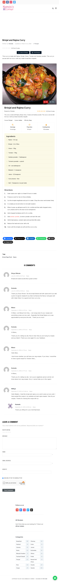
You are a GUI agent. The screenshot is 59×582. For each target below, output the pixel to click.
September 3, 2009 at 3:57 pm (19, 310)
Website (4, 469)
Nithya (13, 389)
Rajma (14, 257)
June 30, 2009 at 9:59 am (18, 291)
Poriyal (36, 43)
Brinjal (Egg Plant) (7, 257)
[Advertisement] (29, 27)
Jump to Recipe (24, 52)
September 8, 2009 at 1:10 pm (19, 350)
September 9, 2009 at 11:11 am (19, 370)
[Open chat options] (55, 578)
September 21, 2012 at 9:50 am (23, 407)
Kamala (11, 43)
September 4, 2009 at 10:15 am (19, 329)
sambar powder (14, 216)
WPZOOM (45, 578)
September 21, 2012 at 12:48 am (19, 391)
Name (3, 452)
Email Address (6, 460)
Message (4, 436)
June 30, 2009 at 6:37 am (18, 276)
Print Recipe (36, 52)
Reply (27, 276)
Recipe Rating (6, 430)
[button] (56, 8)
